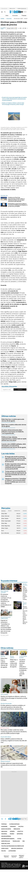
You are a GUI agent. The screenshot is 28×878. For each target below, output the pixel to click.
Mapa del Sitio (5, 843)
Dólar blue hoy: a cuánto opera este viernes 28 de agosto (12, 420)
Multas (3, 851)
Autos (19, 838)
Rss (23, 841)
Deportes (20, 834)
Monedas (3, 510)
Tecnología (16, 841)
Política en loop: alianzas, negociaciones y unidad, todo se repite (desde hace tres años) (13, 438)
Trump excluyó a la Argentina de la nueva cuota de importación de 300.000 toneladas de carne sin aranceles (15, 473)
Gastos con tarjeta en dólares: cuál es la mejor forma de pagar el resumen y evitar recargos (13, 103)
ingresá (25, 11)
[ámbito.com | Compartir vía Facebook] (20, 28)
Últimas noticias (14, 824)
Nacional (4, 834)
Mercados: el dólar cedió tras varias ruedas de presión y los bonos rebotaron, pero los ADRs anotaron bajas (14, 731)
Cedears (25, 510)
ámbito (2, 18)
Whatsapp (19, 819)
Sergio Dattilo (3, 28)
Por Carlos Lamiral (4, 635)
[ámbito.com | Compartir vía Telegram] (25, 28)
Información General (8, 838)
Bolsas (9, 510)
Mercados (17, 829)
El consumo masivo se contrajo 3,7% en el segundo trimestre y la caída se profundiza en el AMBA (6, 600)
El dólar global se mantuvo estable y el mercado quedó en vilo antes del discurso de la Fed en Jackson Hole (13, 707)
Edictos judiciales (17, 848)
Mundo (12, 834)
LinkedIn (12, 819)
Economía (15, 15)
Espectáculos (5, 841)
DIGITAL (6, 856)
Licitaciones (12, 851)
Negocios (4, 831)
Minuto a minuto (5, 728)
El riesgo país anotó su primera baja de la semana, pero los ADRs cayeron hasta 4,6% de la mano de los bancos (15, 459)
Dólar (7, 15)
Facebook (5, 819)
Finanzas (24, 15)
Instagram (8, 819)
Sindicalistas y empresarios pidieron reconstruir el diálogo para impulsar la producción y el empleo (17, 205)
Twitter (2, 818)
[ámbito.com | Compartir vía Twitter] (22, 28)
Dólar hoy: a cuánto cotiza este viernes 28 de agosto (13, 425)
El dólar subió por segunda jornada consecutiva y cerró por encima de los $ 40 (13, 765)
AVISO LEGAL (5, 848)
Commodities (17, 510)
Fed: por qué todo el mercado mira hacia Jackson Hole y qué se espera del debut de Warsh (25, 615)
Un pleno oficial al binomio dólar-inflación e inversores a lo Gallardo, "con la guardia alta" (12, 431)
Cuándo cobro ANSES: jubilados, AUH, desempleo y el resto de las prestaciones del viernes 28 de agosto (13, 445)
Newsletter (23, 819)
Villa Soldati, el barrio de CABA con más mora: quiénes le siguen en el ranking (25, 593)
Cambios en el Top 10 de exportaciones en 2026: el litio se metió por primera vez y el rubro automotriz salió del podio (16, 199)
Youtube (16, 818)
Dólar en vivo (12, 8)
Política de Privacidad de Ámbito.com (12, 846)
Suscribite (20, 389)
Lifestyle (20, 831)
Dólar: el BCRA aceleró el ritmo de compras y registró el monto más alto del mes (14, 740)
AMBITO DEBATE (21, 856)
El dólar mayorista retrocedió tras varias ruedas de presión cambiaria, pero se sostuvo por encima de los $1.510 (16, 466)
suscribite (21, 11)
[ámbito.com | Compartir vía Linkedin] (23, 28)
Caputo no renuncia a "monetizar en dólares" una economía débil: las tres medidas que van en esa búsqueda (15, 481)
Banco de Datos (6, 829)
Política (20, 826)
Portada (4, 824)
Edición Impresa (6, 836)
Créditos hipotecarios (22, 8)
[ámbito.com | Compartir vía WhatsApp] (18, 28)
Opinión (12, 831)
